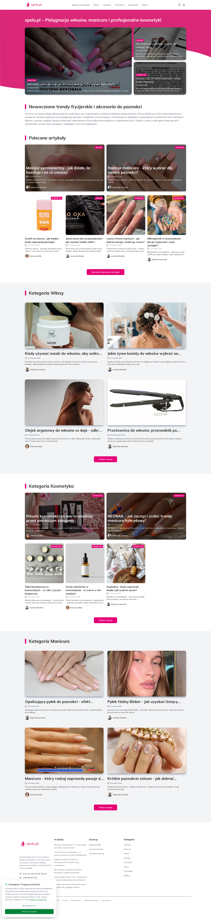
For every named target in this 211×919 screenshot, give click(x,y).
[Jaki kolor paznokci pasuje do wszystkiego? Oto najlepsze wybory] (78, 60)
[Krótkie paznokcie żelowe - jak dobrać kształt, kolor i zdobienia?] (146, 750)
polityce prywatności (38, 899)
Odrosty (127, 845)
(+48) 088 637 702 (30, 878)
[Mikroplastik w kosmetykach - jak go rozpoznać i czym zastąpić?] (166, 215)
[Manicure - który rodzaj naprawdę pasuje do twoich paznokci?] (64, 750)
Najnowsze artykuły (81, 5)
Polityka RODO (76, 900)
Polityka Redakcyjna (91, 900)
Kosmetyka (133, 5)
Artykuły (59, 839)
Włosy (96, 5)
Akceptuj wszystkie (29, 911)
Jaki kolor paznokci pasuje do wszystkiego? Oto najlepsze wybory (71, 84)
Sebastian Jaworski (38, 187)
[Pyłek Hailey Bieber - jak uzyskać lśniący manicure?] (146, 674)
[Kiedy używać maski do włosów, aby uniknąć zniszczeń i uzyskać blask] (64, 325)
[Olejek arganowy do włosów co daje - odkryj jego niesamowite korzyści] (64, 402)
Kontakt (65, 900)
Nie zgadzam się (29, 905)
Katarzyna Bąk (36, 446)
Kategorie (129, 839)
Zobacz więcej (105, 459)
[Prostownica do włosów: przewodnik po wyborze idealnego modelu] (146, 402)
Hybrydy (107, 5)
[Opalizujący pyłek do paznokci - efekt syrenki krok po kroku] (64, 674)
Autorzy (93, 839)
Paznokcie (119, 5)
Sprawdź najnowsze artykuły (106, 272)
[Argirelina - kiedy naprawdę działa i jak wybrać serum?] (125, 563)
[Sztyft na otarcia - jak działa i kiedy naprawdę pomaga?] (44, 215)
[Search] (179, 5)
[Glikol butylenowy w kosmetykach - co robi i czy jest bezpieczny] (44, 563)
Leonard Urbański (119, 369)
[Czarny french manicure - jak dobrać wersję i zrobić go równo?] (125, 215)
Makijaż (127, 875)
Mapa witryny (106, 900)
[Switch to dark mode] (184, 5)
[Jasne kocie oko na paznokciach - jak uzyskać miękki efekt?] (85, 215)
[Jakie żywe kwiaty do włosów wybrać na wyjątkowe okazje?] (146, 325)
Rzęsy (145, 5)
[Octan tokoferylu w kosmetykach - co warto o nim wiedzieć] (85, 563)
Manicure (127, 849)
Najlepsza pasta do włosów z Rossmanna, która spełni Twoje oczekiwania (66, 862)
